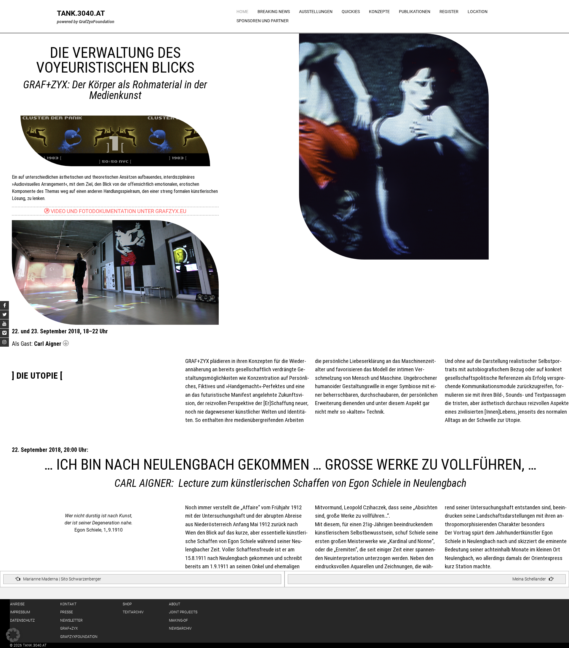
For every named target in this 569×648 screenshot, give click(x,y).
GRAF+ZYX (69, 628)
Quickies (351, 11)
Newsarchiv (180, 628)
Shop (127, 604)
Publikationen (414, 11)
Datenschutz (22, 620)
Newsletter (71, 620)
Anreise (17, 604)
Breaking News (274, 11)
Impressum (20, 612)
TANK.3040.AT (81, 13)
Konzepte (379, 11)
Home (242, 11)
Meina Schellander (529, 579)
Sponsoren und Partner (262, 20)
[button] (13, 635)
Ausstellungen (316, 11)
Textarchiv (133, 612)
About (174, 604)
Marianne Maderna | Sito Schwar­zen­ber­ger (62, 579)
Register (448, 11)
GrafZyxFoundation (79, 637)
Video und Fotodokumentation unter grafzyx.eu (117, 211)
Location (478, 11)
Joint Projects (183, 612)
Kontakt (68, 604)
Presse (66, 612)
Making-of (178, 620)
